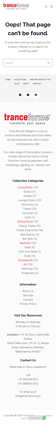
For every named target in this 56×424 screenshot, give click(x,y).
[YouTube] (20, 95)
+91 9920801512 (28, 379)
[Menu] (51, 6)
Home (7, 79)
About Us (28, 291)
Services (28, 295)
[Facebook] (36, 95)
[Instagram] (28, 95)
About (26, 83)
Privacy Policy (28, 303)
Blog (17, 83)
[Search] (46, 6)
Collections (20, 79)
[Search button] (49, 63)
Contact (37, 83)
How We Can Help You (40, 79)
